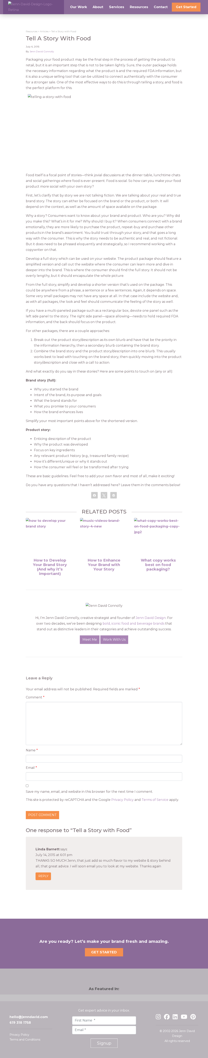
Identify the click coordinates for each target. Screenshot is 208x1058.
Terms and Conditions (25, 1039)
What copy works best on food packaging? (158, 564)
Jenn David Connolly (42, 51)
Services (116, 7)
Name (32, 750)
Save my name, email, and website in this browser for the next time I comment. (89, 792)
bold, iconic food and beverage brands (133, 623)
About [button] (98, 7)
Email (31, 768)
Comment (35, 697)
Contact (161, 7)
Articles (44, 31)
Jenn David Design (151, 618)
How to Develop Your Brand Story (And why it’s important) (50, 567)
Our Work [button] (78, 7)
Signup (104, 1043)
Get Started (186, 7)
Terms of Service (155, 800)
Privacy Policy (122, 800)
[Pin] (113, 495)
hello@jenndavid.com (29, 1017)
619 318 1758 (20, 1023)
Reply (43, 876)
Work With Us (114, 639)
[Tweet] (104, 495)
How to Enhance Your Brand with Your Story (104, 564)
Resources (31, 31)
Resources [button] (139, 7)
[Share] (94, 495)
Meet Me (89, 639)
